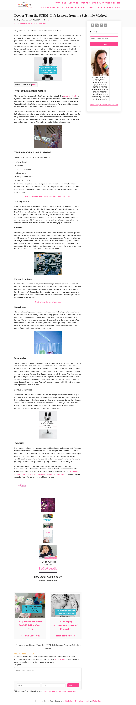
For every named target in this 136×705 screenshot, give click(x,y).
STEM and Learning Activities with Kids (30, 23)
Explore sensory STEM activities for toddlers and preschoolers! (48, 196)
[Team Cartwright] (25, 5)
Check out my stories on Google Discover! (104, 105)
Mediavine (96, 701)
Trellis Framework (82, 701)
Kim (49, 20)
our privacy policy (61, 659)
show (34, 85)
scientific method (69, 96)
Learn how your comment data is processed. (60, 691)
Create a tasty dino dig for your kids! (48, 302)
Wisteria (68, 701)
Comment (73, 685)
